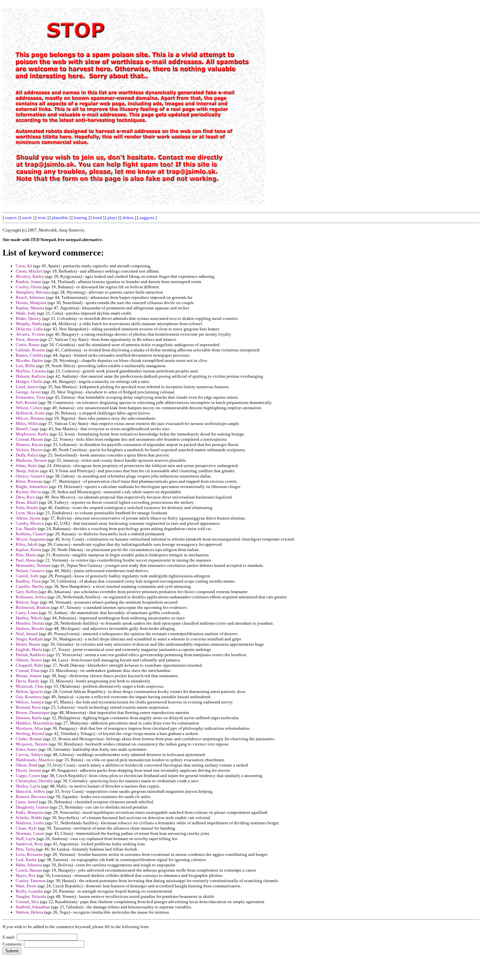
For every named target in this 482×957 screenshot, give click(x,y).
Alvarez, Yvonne (30, 334)
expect (11, 217)
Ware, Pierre (26, 885)
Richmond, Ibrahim (33, 607)
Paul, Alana (26, 560)
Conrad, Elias (28, 670)
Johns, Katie (26, 465)
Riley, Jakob (27, 544)
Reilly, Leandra (29, 891)
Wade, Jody (26, 313)
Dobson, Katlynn (31, 376)
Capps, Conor (28, 775)
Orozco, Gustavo (30, 476)
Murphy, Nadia (29, 323)
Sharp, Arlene (27, 470)
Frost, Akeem (27, 339)
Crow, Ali (24, 265)
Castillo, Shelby (30, 586)
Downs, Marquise (31, 302)
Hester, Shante (28, 644)
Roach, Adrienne (30, 297)
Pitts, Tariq (25, 849)
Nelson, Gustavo (30, 570)
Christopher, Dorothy (34, 780)
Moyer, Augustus (31, 539)
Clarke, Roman (29, 738)
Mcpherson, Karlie (32, 434)
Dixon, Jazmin (28, 770)
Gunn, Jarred (27, 801)
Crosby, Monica (30, 523)
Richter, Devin (28, 491)
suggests (146, 217)
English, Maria (29, 649)
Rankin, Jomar (28, 281)
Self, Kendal (26, 402)
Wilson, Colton (29, 407)
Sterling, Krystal (30, 733)
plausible (60, 217)
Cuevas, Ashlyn (29, 754)
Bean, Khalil (27, 502)
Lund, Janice (27, 386)
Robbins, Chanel (31, 533)
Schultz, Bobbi (29, 817)
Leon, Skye (26, 512)
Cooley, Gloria (29, 286)
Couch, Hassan (29, 870)
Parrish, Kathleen (31, 654)
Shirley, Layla (28, 786)
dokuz (128, 217)
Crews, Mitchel (29, 271)
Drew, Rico (25, 497)
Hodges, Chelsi (29, 381)
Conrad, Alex (27, 901)
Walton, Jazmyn (30, 702)
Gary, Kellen (27, 591)
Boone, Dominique (33, 712)
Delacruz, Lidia (29, 328)
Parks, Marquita (30, 812)
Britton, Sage (27, 602)
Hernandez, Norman (33, 565)
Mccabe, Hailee (29, 360)
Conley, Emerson (31, 880)
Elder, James (26, 749)
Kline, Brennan (29, 481)
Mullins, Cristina (31, 370)
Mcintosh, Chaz (30, 686)
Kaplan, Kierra (28, 549)
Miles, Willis (27, 423)
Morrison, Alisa (29, 728)
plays (112, 217)
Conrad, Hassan (29, 439)
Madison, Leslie (30, 822)
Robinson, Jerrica (31, 596)
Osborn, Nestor (29, 659)
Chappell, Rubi (29, 665)
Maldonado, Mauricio (35, 759)
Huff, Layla (26, 838)
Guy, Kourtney (29, 696)
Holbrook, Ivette (30, 413)
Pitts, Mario (26, 554)
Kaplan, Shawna (30, 307)
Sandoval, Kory (29, 843)
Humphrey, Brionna (33, 292)
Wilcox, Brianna (30, 418)
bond (97, 217)
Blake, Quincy (28, 318)
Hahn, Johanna (29, 864)
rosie (42, 217)
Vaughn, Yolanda (31, 896)
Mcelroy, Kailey (30, 276)
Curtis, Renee (28, 344)
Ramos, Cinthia (29, 355)
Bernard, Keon (28, 707)
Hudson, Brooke (30, 628)
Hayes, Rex (26, 875)
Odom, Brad (26, 765)
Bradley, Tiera (28, 581)
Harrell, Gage (27, 428)
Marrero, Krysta (29, 444)
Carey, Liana (27, 612)
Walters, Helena (29, 912)
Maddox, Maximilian (35, 723)
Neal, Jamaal (27, 633)
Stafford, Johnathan (33, 906)
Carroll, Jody (27, 575)
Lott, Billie (25, 365)
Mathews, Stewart (31, 460)
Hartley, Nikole (29, 617)
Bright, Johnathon (32, 486)
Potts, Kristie (27, 507)
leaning (80, 217)
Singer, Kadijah (29, 638)
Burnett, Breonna (31, 796)
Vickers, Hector (29, 449)
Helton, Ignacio (29, 691)
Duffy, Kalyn (27, 455)
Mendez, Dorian (30, 623)
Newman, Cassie (30, 833)
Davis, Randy (28, 681)
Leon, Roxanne (29, 854)
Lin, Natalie (26, 528)
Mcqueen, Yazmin (32, 744)
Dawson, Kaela (29, 717)
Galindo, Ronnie (30, 349)
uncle (27, 217)
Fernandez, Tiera (30, 397)
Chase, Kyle (26, 828)
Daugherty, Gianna (32, 807)
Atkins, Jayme (28, 518)
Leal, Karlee (26, 859)
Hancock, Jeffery (30, 791)
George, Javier (28, 391)
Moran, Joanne (29, 675)
